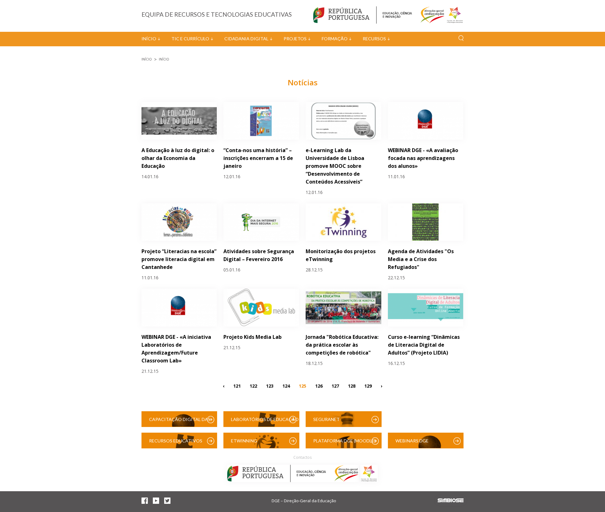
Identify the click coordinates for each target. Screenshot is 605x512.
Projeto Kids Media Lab (252, 336)
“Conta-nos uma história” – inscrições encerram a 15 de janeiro (258, 158)
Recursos (374, 38)
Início (148, 38)
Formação (335, 38)
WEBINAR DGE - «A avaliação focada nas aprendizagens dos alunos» (423, 158)
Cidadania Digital (246, 38)
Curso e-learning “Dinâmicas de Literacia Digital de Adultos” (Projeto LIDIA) (424, 344)
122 (253, 386)
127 (335, 386)
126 (319, 386)
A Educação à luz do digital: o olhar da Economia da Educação (177, 158)
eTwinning (244, 440)
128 (351, 386)
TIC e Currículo (190, 38)
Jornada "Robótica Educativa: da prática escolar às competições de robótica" (342, 344)
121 (237, 386)
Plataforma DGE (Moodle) (344, 440)
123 (270, 386)
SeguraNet (326, 419)
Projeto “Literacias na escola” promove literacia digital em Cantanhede (178, 259)
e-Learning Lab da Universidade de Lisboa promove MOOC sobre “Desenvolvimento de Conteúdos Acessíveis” (335, 166)
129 (368, 386)
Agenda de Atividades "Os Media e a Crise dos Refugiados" (421, 259)
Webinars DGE (412, 440)
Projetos (295, 38)
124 (286, 386)
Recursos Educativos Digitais (175, 443)
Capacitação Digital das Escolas (179, 422)
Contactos (302, 457)
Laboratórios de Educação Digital (265, 422)
